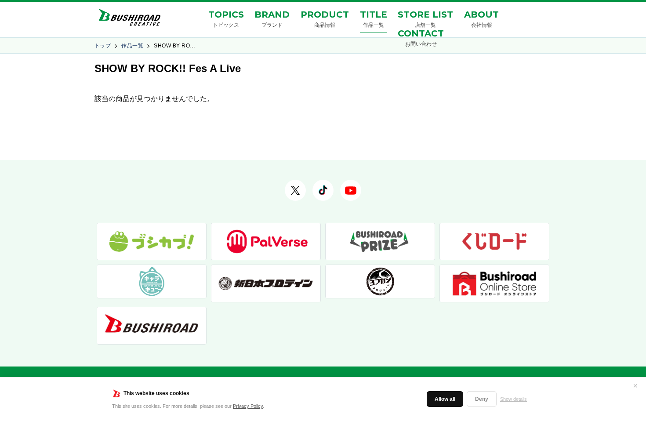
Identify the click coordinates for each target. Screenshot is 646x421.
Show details (513, 399)
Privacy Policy (248, 406)
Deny (481, 399)
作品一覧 (132, 46)
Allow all (445, 399)
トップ (102, 46)
